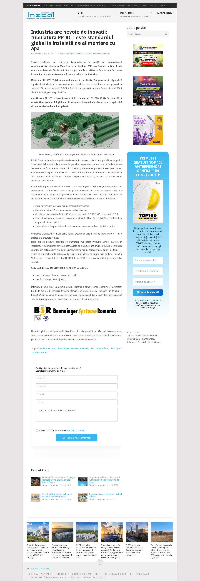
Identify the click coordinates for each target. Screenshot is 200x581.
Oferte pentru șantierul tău (74, 574)
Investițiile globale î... (155, 6)
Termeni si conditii (94, 577)
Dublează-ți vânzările (40, 574)
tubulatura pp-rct (40, 352)
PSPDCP (74, 577)
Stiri (95, 14)
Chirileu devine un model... (92, 6)
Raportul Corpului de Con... (59, 6)
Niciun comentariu (101, 53)
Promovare (142, 574)
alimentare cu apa (46, 348)
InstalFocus (48, 15)
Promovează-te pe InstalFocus (48, 577)
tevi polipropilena (99, 348)
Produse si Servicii (66, 53)
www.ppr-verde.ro (95, 335)
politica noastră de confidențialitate (147, 304)
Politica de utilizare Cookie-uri (113, 574)
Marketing (164, 12)
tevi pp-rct (116, 348)
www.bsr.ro (78, 335)
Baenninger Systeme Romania (73, 348)
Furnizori (134, 14)
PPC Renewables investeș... (125, 6)
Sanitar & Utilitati (82, 53)
